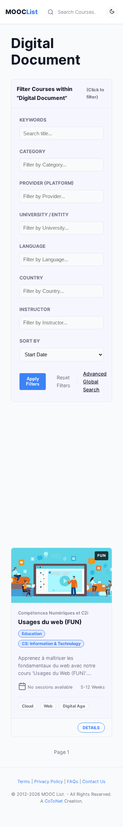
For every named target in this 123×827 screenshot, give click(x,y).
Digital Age (74, 706)
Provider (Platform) (46, 183)
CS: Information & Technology (51, 643)
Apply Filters (32, 381)
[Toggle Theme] (112, 12)
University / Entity (44, 214)
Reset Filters (63, 381)
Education (32, 633)
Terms (23, 781)
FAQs (72, 781)
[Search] (50, 12)
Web (48, 706)
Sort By (29, 341)
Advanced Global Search (95, 381)
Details (91, 727)
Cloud (27, 706)
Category (32, 151)
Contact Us (94, 781)
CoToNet (54, 801)
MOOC (21, 12)
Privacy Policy (48, 781)
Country (31, 277)
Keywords (32, 120)
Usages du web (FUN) (50, 621)
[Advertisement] (61, 475)
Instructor (34, 309)
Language (32, 246)
